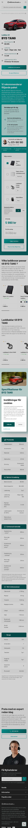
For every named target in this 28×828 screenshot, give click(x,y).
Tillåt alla (9, 424)
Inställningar (6, 429)
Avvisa (20, 424)
